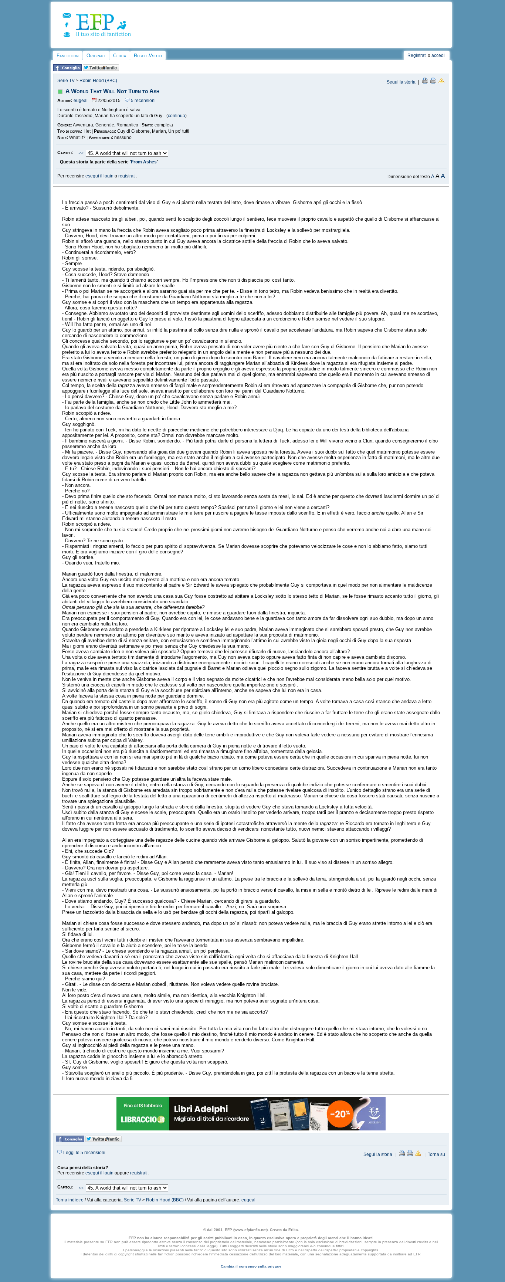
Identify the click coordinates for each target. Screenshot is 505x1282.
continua (176, 115)
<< (81, 153)
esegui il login (99, 176)
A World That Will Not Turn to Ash (112, 91)
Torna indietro (70, 1200)
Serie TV (66, 80)
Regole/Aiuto (148, 55)
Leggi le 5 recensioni (83, 1152)
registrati (127, 176)
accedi (438, 55)
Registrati (417, 55)
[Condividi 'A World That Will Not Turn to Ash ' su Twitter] (101, 69)
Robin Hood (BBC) (98, 80)
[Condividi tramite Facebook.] (67, 69)
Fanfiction (68, 55)
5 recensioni (143, 100)
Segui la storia (401, 82)
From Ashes (144, 162)
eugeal (81, 100)
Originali (96, 55)
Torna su (436, 1154)
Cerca (119, 55)
